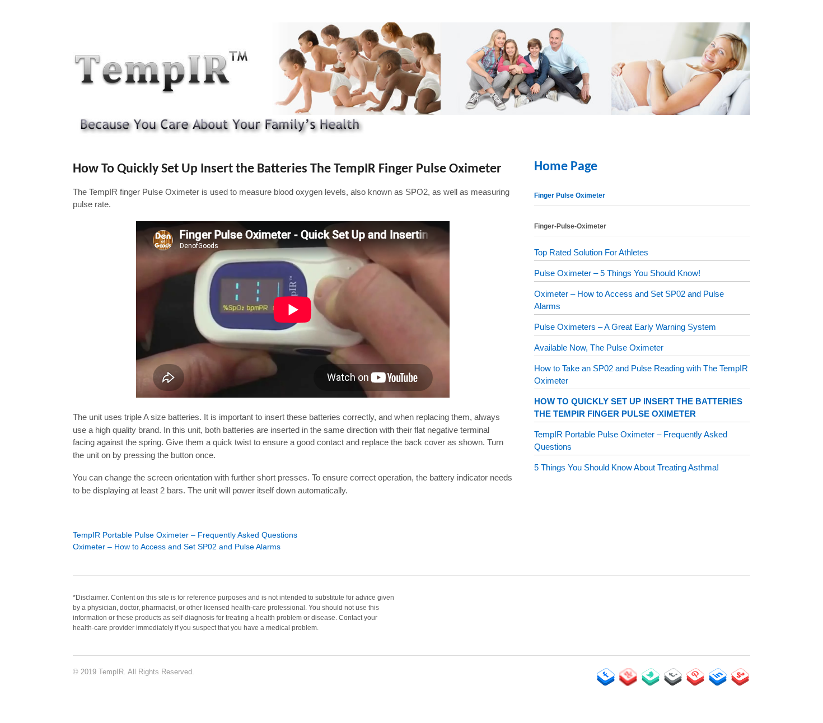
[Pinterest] (695, 677)
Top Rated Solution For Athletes (591, 252)
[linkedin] (718, 677)
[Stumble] (740, 677)
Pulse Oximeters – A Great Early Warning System (625, 327)
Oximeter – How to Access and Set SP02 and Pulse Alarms (176, 546)
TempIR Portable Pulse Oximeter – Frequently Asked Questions (185, 534)
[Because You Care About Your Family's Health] (411, 130)
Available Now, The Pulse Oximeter (598, 347)
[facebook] (606, 677)
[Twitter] (650, 677)
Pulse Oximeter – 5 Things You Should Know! (617, 273)
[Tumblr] (673, 677)
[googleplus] (628, 677)
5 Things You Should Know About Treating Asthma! (626, 467)
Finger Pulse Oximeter (569, 195)
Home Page (565, 167)
